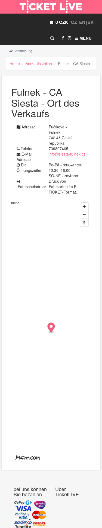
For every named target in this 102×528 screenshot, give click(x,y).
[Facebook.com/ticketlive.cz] (63, 38)
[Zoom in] (84, 207)
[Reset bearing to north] (84, 222)
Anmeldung (23, 50)
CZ (74, 22)
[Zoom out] (84, 215)
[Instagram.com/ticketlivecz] (69, 38)
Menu (85, 38)
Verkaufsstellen (39, 63)
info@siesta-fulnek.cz (67, 154)
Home (15, 63)
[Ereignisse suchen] (52, 38)
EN (82, 22)
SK (91, 22)
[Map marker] (51, 328)
